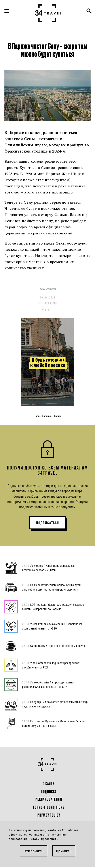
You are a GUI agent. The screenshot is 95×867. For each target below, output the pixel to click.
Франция (46, 416)
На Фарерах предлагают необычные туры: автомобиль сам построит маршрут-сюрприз (52, 587)
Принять (64, 851)
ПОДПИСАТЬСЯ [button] (47, 523)
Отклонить (34, 851)
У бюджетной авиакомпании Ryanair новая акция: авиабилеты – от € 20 (52, 626)
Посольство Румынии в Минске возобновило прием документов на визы (54, 723)
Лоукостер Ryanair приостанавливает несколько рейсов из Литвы (49, 568)
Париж (57, 416)
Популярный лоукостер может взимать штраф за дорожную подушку (54, 704)
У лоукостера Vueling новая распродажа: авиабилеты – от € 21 (51, 665)
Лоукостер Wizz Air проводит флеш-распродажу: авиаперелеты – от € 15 (48, 684)
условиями (59, 834)
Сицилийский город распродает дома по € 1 (53, 646)
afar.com (51, 303)
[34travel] (48, 13)
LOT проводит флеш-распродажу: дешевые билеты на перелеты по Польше (53, 607)
